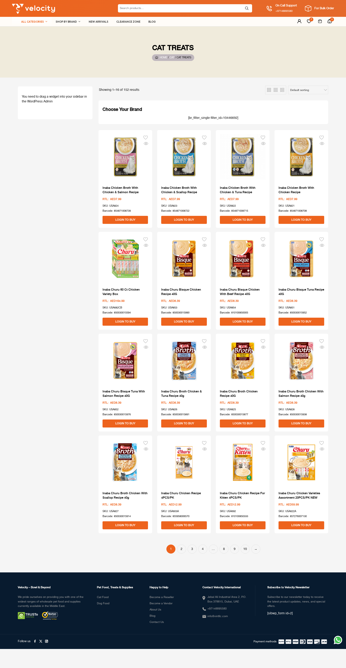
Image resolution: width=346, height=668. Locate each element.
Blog (152, 616)
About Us (155, 609)
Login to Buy (125, 220)
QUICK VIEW (146, 143)
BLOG (152, 21)
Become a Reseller (162, 597)
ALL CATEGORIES (32, 21)
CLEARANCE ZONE (128, 21)
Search (247, 8)
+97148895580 (217, 608)
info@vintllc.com (217, 616)
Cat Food (103, 597)
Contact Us (157, 622)
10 (245, 549)
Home (163, 58)
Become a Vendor (161, 603)
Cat (172, 58)
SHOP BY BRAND (66, 21)
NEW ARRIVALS (98, 21)
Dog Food (103, 603)
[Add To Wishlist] (145, 137)
